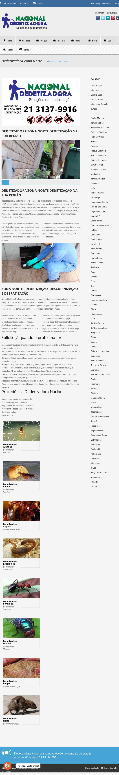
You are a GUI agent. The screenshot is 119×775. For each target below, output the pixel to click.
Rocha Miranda (98, 118)
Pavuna (94, 146)
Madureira (95, 173)
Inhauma (95, 183)
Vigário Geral (97, 94)
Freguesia (95, 332)
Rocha (94, 379)
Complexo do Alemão (101, 225)
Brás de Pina (97, 248)
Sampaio (95, 369)
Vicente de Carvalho (100, 104)
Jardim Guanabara (99, 327)
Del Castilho (96, 439)
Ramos (94, 290)
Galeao (94, 337)
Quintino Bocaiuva (99, 132)
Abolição (95, 458)
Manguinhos (96, 407)
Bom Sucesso (97, 360)
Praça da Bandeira (99, 472)
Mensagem (106, 3)
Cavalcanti (96, 243)
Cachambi (95, 449)
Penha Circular (98, 136)
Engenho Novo (98, 430)
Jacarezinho (96, 411)
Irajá (93, 187)
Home (116, 3)
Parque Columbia (99, 150)
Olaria (94, 309)
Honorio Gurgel (98, 192)
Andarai (94, 481)
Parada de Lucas (99, 160)
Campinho (95, 253)
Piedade (95, 393)
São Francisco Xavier (101, 374)
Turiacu (94, 108)
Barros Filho (96, 257)
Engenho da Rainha (100, 201)
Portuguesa (96, 295)
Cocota (94, 341)
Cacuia (94, 346)
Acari (93, 271)
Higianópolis (96, 425)
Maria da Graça (98, 397)
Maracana (95, 477)
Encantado (96, 444)
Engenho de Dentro (100, 435)
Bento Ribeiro (97, 262)
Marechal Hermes (99, 169)
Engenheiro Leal (98, 211)
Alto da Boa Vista (99, 206)
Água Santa (96, 453)
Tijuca (94, 467)
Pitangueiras (97, 313)
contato (41, 3)
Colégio (94, 229)
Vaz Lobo (95, 113)
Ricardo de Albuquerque (102, 127)
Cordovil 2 (95, 215)
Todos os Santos (99, 365)
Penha (94, 141)
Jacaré (94, 421)
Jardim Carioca (98, 323)
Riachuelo (95, 383)
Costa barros (97, 220)
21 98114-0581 (23, 3)
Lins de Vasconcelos (100, 416)
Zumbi (94, 281)
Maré (93, 318)
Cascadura (96, 234)
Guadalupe (96, 197)
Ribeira (94, 276)
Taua (93, 285)
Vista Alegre (96, 85)
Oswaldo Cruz (97, 164)
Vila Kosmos (97, 90)
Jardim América (98, 178)
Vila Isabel (96, 463)
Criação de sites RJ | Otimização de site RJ (101, 768)
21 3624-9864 (10, 3)
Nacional (95, 3)
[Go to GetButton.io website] (7, 772)
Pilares (94, 388)
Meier (93, 402)
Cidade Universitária (100, 351)
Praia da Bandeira (99, 299)
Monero (94, 304)
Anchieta (95, 267)
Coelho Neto (96, 239)
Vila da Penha (97, 99)
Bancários (95, 355)
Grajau (94, 486)
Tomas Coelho (97, 122)
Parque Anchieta (98, 155)
